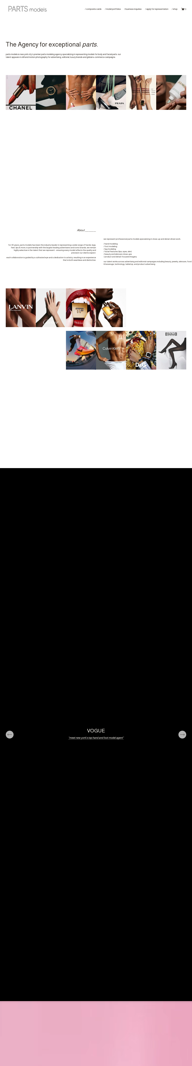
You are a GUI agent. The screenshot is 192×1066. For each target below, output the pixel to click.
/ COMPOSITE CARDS (93, 9)
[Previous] (10, 735)
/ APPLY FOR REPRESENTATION (156, 9)
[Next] (182, 735)
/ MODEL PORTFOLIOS (113, 9)
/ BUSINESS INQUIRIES (133, 9)
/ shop (175, 9)
